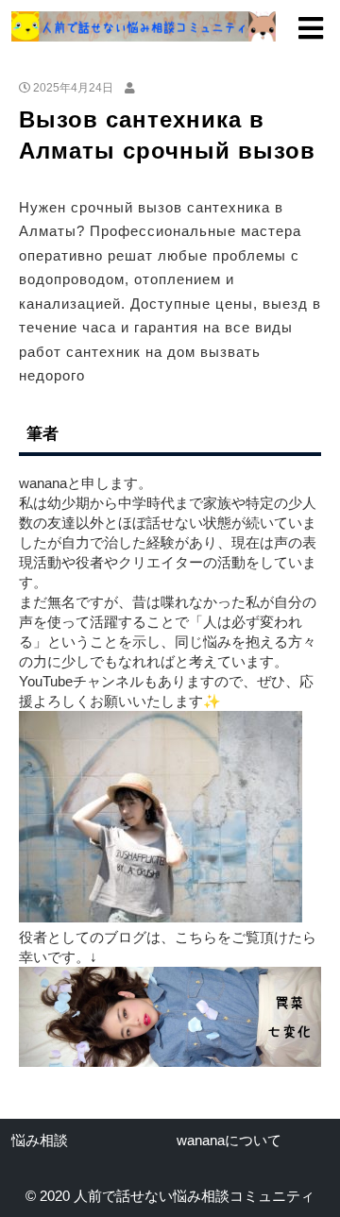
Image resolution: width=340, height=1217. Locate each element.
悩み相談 (39, 1140)
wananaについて (229, 1140)
